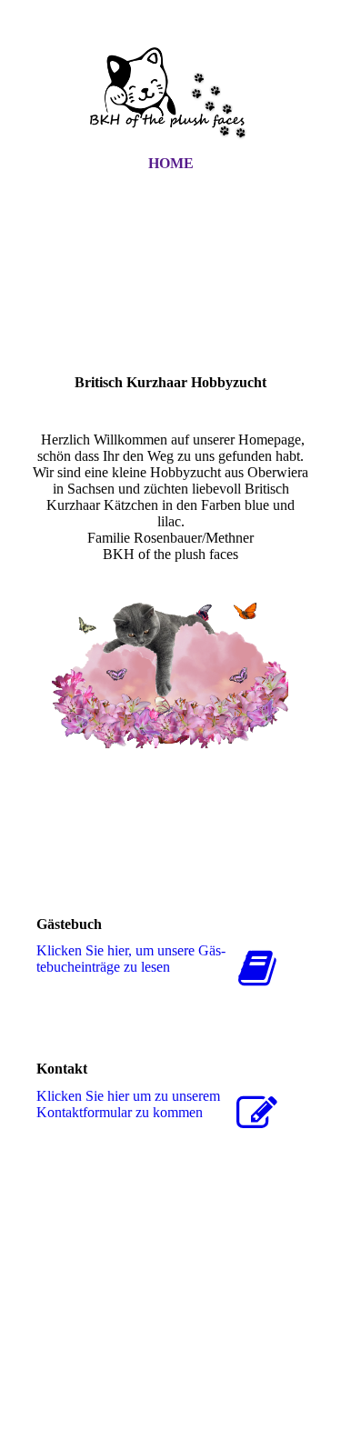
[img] (171, 93)
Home (171, 163)
